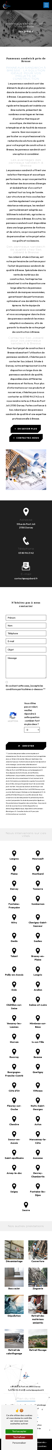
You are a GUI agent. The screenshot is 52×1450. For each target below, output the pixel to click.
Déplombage (40, 1405)
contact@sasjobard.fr (26, 578)
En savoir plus (27, 428)
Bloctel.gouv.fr (11, 811)
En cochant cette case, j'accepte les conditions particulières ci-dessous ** (25, 687)
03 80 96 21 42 (26, 552)
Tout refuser (19, 1437)
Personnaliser (19, 1442)
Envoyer (28, 746)
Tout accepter (19, 1431)
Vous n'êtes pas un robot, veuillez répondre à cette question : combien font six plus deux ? (32, 714)
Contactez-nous (27, 438)
